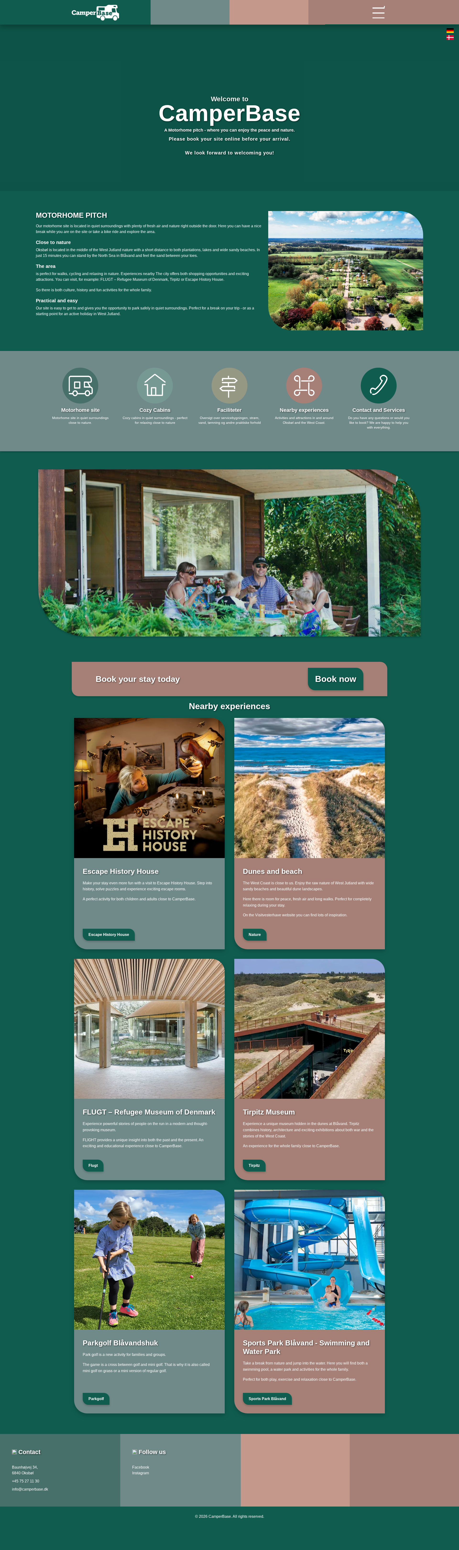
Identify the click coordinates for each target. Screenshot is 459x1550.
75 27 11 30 (29, 1481)
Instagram (140, 1473)
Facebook (140, 1467)
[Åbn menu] (313, 14)
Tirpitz (254, 1165)
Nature (255, 935)
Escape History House (108, 935)
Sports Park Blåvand (267, 1399)
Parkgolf (96, 1399)
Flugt (93, 1165)
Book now (335, 679)
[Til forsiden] (111, 8)
